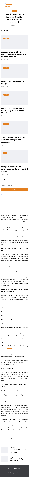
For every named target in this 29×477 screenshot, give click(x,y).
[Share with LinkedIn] (22, 438)
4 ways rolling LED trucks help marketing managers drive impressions (13, 139)
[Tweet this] (19, 438)
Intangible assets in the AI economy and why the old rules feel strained (14, 169)
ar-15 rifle (9, 348)
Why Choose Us (18, 468)
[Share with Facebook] (17, 438)
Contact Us (9, 468)
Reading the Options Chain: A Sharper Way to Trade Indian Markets (12, 110)
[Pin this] (24, 438)
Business (6, 67)
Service (6, 38)
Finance (6, 94)
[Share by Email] (17, 440)
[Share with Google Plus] (21, 438)
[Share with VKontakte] (26, 438)
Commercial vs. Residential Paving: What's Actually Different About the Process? (14, 54)
